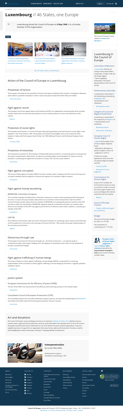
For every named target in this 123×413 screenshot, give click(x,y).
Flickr (28, 390)
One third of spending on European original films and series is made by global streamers (73, 60)
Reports (12, 119)
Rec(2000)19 (82, 299)
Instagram (29, 382)
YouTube (29, 388)
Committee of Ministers (104, 66)
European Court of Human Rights (102, 137)
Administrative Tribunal (88, 385)
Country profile (15, 141)
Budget (97, 216)
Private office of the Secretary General (52, 375)
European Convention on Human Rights (11, 386)
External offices (48, 381)
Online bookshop (67, 382)
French (103, 38)
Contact (80, 410)
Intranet (115, 385)
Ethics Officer (47, 400)
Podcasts (29, 393)
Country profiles (101, 166)
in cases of (104, 243)
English (100, 4)
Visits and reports (15, 99)
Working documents (102, 106)
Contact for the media (49, 379)
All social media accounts (89, 374)
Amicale (84, 382)
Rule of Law (58, 4)
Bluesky (29, 374)
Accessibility (85, 388)
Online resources (67, 385)
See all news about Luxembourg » (47, 71)
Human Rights (36, 4)
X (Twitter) (29, 377)
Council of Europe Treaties (101, 203)
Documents (13, 162)
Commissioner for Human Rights (101, 178)
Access (84, 393)
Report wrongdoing (49, 395)
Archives (84, 377)
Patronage (46, 392)
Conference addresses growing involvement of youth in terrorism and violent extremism (19, 60)
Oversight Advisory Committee (52, 398)
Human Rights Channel (69, 377)
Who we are (8, 374)
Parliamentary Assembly (104, 90)
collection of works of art (60, 321)
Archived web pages (87, 380)
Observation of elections (104, 130)
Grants (45, 389)
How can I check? (109, 380)
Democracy (47, 4)
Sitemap (84, 390)
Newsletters (47, 384)
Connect (109, 4)
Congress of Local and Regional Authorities (103, 112)
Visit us (7, 392)
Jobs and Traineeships (11, 389)
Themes (65, 388)
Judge (97, 141)
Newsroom (66, 374)
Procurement (47, 387)
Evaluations (13, 180)
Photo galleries (67, 380)
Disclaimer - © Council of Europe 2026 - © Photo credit (58, 410)
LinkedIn (29, 380)
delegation (98, 98)
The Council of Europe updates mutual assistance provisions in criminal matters (45, 60)
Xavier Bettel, (99, 69)
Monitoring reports (102, 127)
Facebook (29, 385)
